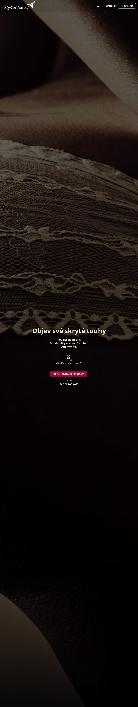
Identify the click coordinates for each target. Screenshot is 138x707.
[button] (98, 6)
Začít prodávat (69, 384)
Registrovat (127, 5)
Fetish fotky (57, 343)
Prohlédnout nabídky (69, 374)
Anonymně (68, 347)
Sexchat (82, 343)
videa (72, 343)
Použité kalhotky (68, 339)
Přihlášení (110, 5)
